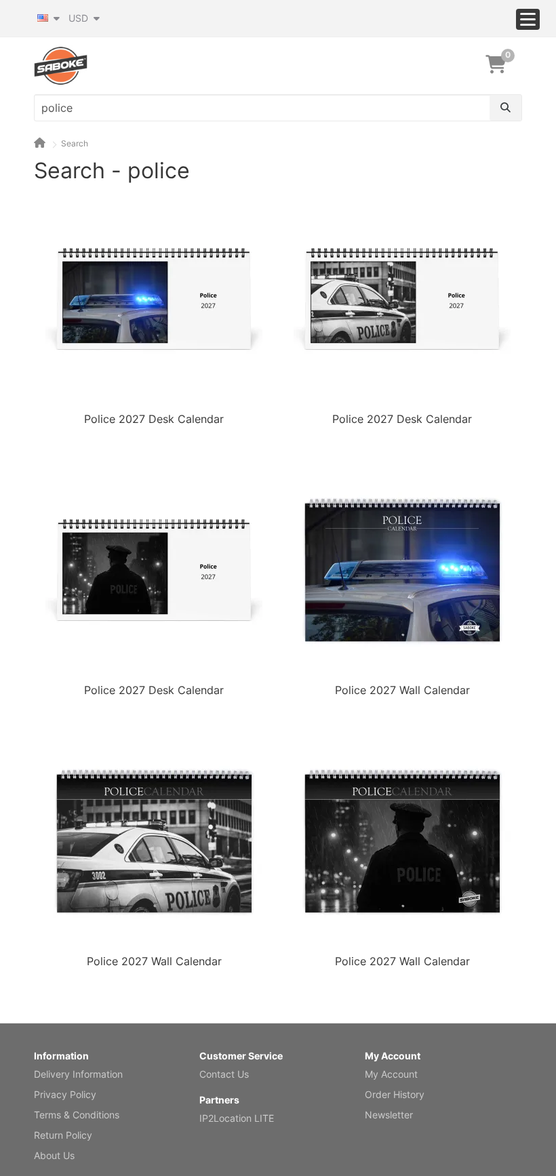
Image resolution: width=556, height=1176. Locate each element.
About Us (54, 1155)
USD (79, 18)
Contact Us (224, 1074)
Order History (394, 1094)
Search (74, 143)
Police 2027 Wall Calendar (402, 690)
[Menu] (528, 19)
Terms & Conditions (76, 1114)
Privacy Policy (65, 1094)
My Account (391, 1074)
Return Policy (63, 1135)
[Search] (505, 108)
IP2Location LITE (236, 1118)
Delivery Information (78, 1074)
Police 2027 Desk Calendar (154, 419)
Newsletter (389, 1114)
